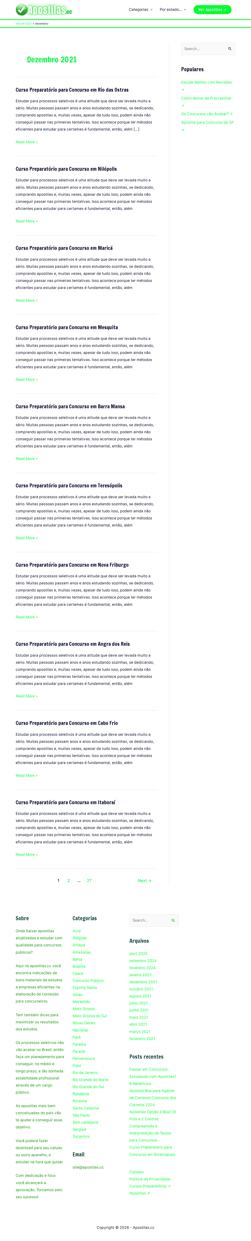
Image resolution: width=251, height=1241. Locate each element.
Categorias (138, 9)
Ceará (78, 973)
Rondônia (81, 1094)
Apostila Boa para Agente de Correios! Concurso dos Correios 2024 (152, 1097)
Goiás (78, 994)
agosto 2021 (140, 996)
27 (89, 880)
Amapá (79, 945)
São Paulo (81, 1115)
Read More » (27, 143)
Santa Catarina (86, 1108)
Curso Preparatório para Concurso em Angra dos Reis (73, 644)
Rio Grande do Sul (88, 1087)
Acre (77, 931)
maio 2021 (138, 1017)
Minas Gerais (84, 1023)
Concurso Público (88, 980)
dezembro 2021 (143, 982)
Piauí (77, 1065)
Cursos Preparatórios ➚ (150, 1186)
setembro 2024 (143, 961)
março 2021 (139, 1031)
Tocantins (81, 1136)
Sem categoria (85, 1122)
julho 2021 (138, 1003)
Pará (77, 1037)
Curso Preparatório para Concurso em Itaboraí (65, 802)
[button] (213, 9)
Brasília (79, 966)
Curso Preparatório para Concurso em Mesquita (67, 327)
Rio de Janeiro (85, 1072)
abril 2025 (138, 953)
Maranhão (81, 1002)
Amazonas (82, 952)
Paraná (79, 1051)
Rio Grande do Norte (90, 1079)
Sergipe (79, 1129)
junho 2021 (139, 1010)
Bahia (77, 959)
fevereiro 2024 (142, 968)
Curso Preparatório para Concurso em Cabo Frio (67, 723)
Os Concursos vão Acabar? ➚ (207, 114)
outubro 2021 (141, 989)
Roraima (80, 1101)
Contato (136, 1172)
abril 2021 (138, 1024)
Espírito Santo (85, 987)
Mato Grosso (84, 1009)
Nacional (80, 1030)
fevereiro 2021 (142, 1038)
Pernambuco (84, 1058)
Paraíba (79, 1044)
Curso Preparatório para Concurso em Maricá (64, 248)
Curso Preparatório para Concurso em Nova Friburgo (72, 564)
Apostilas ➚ (139, 1193)
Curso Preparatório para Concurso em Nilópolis (66, 169)
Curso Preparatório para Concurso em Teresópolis (69, 485)
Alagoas (80, 938)
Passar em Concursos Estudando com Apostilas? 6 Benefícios (152, 1076)
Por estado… (171, 9)
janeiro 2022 (140, 975)
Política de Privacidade (149, 1179)
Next (145, 880)
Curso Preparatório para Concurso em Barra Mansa (70, 406)
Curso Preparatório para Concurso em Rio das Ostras (72, 89)
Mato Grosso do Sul (90, 1016)
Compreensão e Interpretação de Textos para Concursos (150, 1133)
